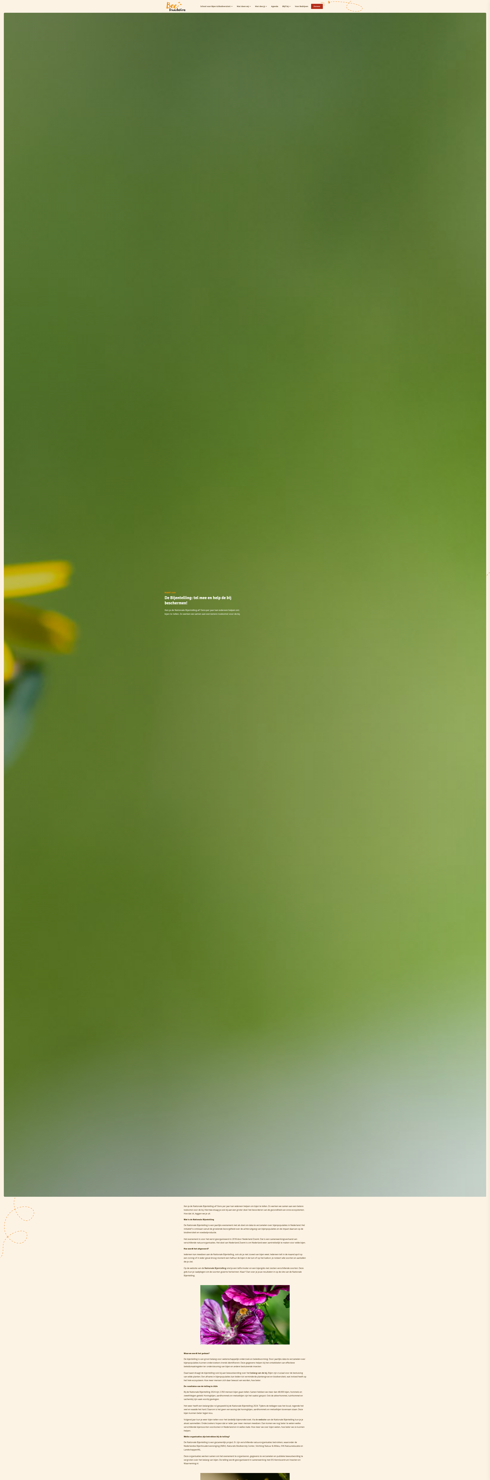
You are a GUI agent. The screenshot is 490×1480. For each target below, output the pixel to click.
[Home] (176, 6)
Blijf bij (285, 6)
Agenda (274, 6)
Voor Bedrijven (301, 6)
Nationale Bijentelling (215, 1268)
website (262, 1419)
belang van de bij (258, 1373)
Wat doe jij (260, 6)
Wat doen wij (243, 6)
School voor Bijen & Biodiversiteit (215, 6)
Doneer (317, 6)
